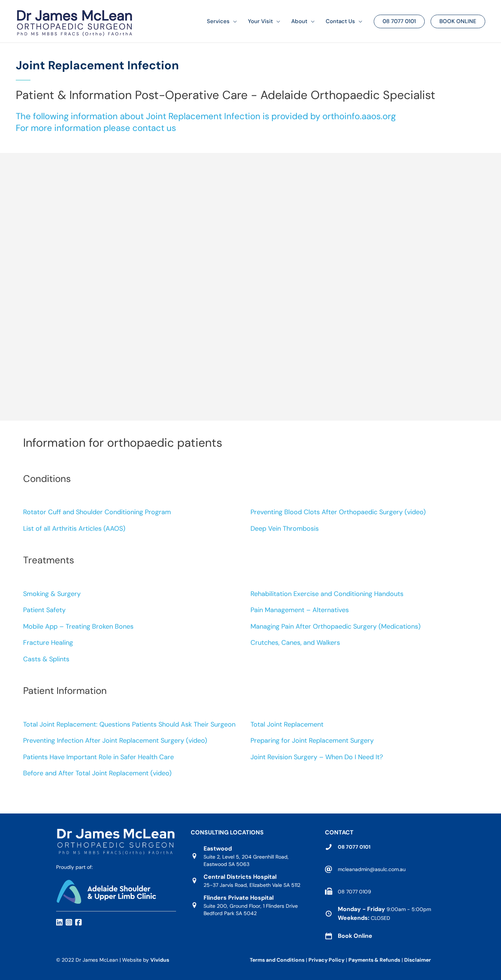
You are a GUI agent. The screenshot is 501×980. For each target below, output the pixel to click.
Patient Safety (44, 610)
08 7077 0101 (354, 847)
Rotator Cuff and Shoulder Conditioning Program (97, 512)
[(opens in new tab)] (106, 891)
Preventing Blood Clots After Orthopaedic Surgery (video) (338, 512)
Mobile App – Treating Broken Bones (78, 626)
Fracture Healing (48, 642)
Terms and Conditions (277, 960)
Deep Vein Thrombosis (285, 528)
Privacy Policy (326, 960)
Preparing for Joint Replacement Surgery (312, 740)
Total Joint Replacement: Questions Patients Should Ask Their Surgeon (129, 724)
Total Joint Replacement (287, 724)
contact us (154, 128)
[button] (233, 21)
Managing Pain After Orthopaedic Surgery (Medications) (336, 626)
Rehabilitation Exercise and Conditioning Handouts (327, 593)
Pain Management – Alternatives (300, 610)
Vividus (159, 960)
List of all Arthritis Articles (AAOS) (74, 528)
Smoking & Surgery (52, 593)
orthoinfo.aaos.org (359, 116)
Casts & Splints (46, 659)
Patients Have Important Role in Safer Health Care (98, 757)
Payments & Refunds (374, 960)
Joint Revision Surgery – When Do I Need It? (317, 757)
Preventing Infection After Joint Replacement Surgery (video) (115, 740)
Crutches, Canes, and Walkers (295, 642)
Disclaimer (418, 960)
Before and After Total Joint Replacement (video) (97, 773)
